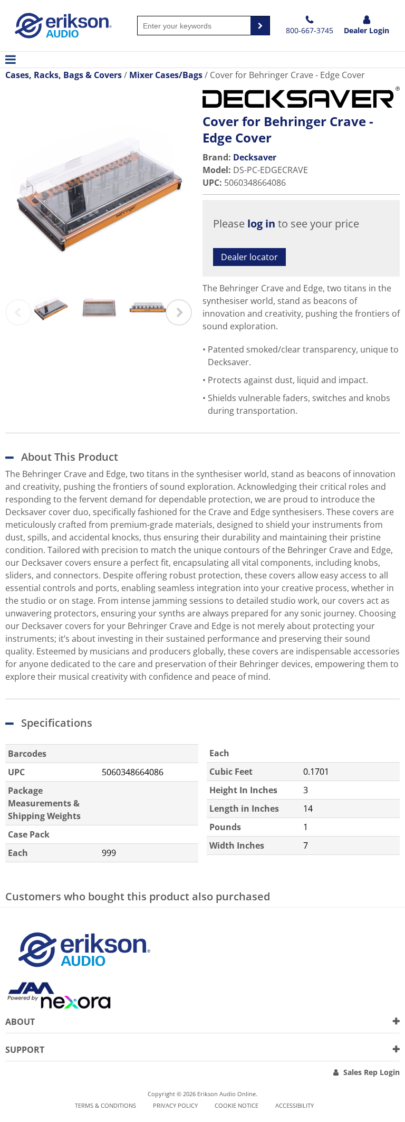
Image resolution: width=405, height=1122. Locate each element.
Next (179, 312)
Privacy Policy (175, 1105)
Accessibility (294, 1105)
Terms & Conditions (105, 1105)
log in (261, 223)
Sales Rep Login (371, 1072)
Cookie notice (236, 1105)
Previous (18, 312)
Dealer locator (249, 257)
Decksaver (254, 157)
